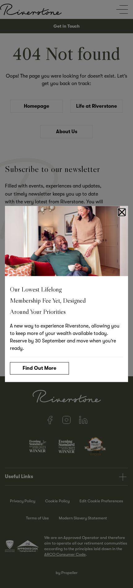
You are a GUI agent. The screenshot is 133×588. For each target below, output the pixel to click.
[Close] (122, 212)
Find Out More (39, 368)
